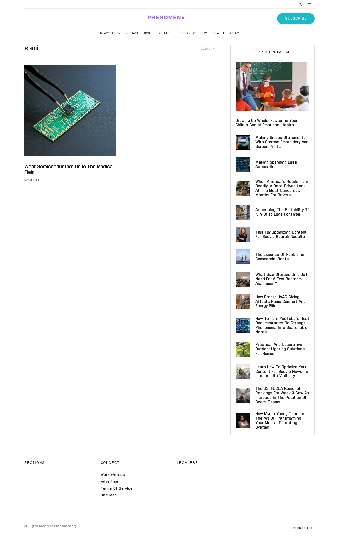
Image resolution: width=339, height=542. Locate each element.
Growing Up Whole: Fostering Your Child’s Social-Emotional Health (267, 123)
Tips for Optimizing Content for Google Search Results (281, 234)
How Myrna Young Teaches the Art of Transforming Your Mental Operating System (280, 420)
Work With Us (113, 474)
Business (164, 33)
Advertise (109, 481)
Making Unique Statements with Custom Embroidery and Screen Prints (281, 142)
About (148, 33)
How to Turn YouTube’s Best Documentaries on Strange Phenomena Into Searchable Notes (282, 325)
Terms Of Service (117, 488)
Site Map (109, 495)
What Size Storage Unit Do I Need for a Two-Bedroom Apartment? (281, 279)
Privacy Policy (109, 33)
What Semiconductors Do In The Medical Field (69, 169)
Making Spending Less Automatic (276, 164)
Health (218, 33)
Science (235, 33)
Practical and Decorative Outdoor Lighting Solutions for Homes (280, 349)
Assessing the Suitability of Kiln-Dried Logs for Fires (282, 212)
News (204, 33)
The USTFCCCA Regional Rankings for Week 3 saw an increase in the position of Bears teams (282, 395)
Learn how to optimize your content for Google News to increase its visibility (281, 371)
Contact (131, 33)
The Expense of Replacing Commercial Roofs (279, 257)
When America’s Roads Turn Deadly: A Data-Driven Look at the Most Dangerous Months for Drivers (281, 188)
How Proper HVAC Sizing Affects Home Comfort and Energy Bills (280, 301)
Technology (186, 33)
